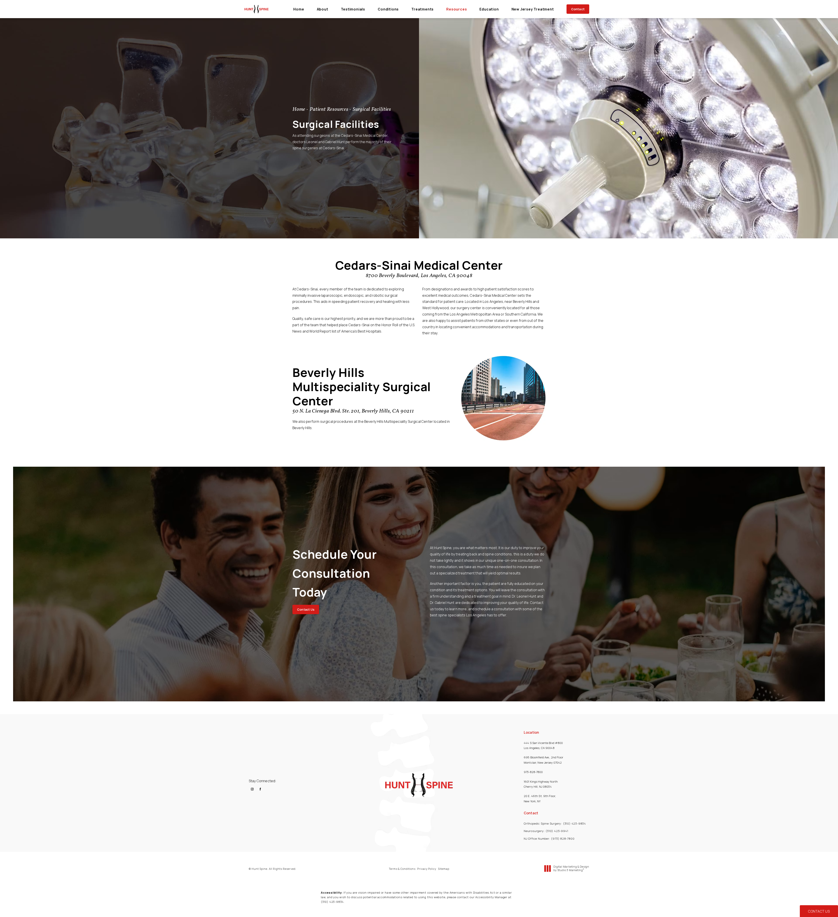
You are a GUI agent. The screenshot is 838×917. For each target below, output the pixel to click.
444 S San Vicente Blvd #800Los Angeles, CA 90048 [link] (543, 745)
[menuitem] (298, 9)
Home (298, 109)
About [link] (322, 9)
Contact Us (305, 609)
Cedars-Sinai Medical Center (419, 265)
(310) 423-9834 (332, 902)
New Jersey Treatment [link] (533, 9)
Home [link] (298, 9)
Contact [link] (578, 9)
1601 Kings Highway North (541, 782)
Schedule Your (334, 573)
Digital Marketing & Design (571, 868)
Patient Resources (329, 109)
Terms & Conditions (402, 869)
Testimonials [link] (353, 9)
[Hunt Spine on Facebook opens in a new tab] (260, 789)
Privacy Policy (426, 869)
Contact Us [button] (819, 911)
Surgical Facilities (372, 109)
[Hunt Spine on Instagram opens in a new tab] (252, 789)
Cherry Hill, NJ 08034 (538, 787)
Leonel (312, 141)
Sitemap (443, 869)
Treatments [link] (422, 9)
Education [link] (489, 9)
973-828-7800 (534, 772)
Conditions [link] (388, 9)
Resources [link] (456, 9)
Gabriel (330, 141)
